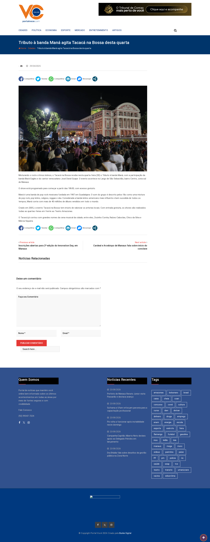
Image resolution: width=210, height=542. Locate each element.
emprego (181, 416)
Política (36, 30)
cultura (181, 404)
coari (176, 398)
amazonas (159, 392)
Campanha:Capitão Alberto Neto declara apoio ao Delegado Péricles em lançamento (126, 438)
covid (170, 404)
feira (181, 428)
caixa (156, 398)
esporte (157, 428)
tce (176, 464)
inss (156, 440)
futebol (171, 434)
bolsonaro (173, 392)
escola (180, 422)
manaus (157, 446)
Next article (140, 242)
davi (166, 410)
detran (177, 410)
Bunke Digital (125, 533)
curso (156, 410)
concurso (158, 404)
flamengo (158, 434)
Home (23, 48)
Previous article (27, 242)
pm (162, 458)
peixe (181, 452)
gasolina (184, 434)
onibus (157, 452)
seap (167, 464)
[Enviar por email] (71, 78)
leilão (165, 440)
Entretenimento (98, 30)
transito (168, 470)
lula (174, 440)
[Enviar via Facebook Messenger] (84, 78)
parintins (169, 452)
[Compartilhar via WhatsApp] (56, 78)
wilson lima (170, 476)
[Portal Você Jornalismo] (21, 66)
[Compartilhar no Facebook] (26, 78)
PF (155, 458)
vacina (157, 476)
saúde (156, 464)
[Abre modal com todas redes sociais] (94, 78)
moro (179, 446)
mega (169, 446)
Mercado (80, 30)
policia (173, 458)
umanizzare (183, 470)
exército (170, 428)
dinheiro (157, 416)
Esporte (65, 30)
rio (182, 458)
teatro (157, 470)
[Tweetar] (41, 78)
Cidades (23, 30)
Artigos (117, 30)
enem (156, 422)
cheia (166, 398)
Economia (51, 30)
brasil (186, 392)
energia (167, 422)
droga (169, 416)
